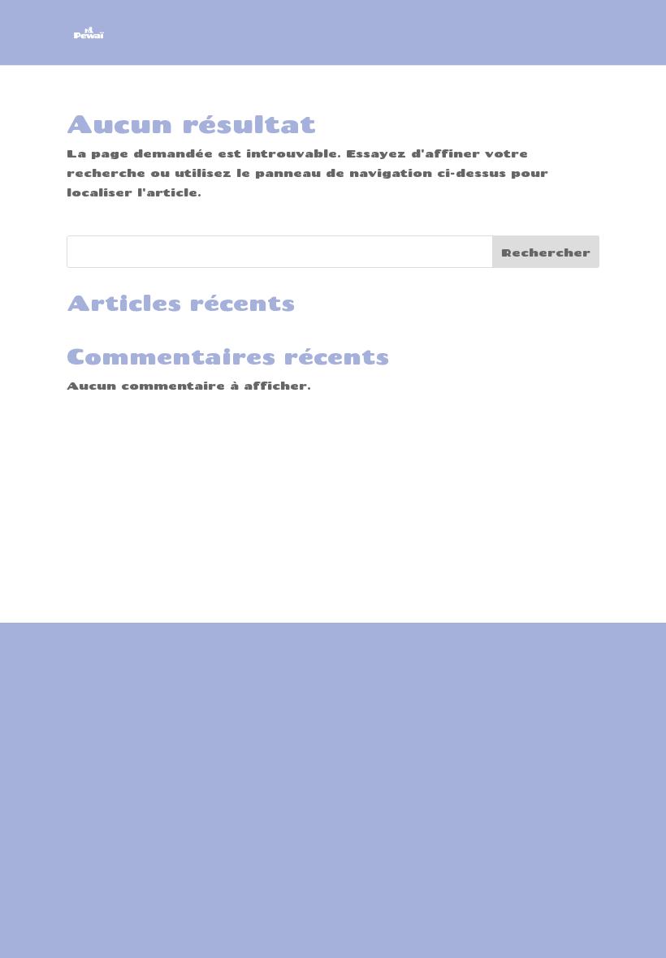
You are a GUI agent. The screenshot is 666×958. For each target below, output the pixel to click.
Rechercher (545, 252)
